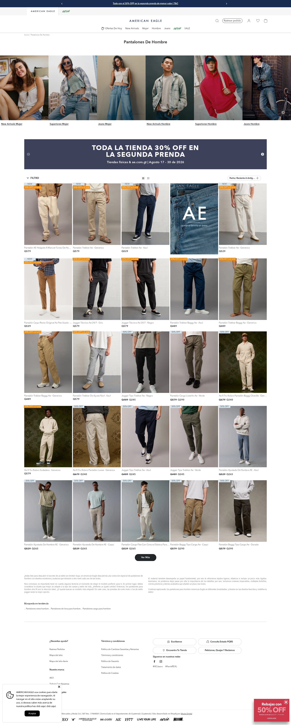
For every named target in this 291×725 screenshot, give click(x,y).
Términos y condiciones (112, 655)
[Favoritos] (257, 20)
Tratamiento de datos (111, 667)
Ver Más (145, 557)
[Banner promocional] (194, 218)
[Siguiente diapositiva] (226, 3)
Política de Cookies (110, 673)
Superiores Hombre (206, 124)
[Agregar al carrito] (76, 241)
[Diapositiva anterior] (62, 3)
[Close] (59, 686)
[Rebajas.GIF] (271, 710)
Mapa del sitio (56, 655)
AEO (52, 678)
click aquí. (51, 706)
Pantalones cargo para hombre (97, 609)
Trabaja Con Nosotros (59, 684)
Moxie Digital (186, 714)
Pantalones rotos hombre (37, 609)
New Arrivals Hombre (158, 124)
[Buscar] (217, 20)
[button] (244, 178)
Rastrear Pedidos (57, 649)
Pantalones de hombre (40, 35)
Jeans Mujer (104, 124)
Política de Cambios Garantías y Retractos (120, 649)
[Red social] (154, 661)
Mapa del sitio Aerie (59, 661)
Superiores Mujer (59, 124)
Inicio (26, 35)
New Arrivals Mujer (11, 124)
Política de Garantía (110, 661)
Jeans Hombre (252, 124)
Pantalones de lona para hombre (65, 609)
